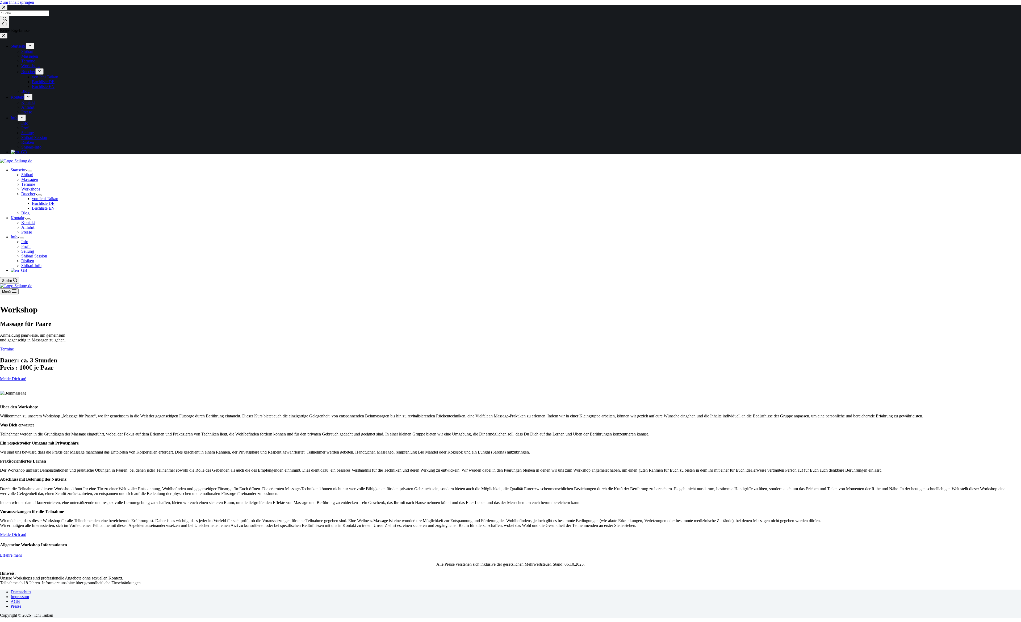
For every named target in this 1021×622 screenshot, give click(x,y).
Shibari (27, 174)
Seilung (27, 251)
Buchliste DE (43, 203)
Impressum (20, 596)
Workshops (30, 189)
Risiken (27, 261)
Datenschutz (21, 592)
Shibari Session (34, 256)
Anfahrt (27, 227)
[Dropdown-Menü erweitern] (30, 171)
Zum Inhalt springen (17, 2)
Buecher (28, 194)
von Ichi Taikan (45, 198)
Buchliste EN (43, 208)
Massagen (29, 179)
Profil (26, 246)
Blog (25, 213)
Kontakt (17, 217)
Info (14, 237)
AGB (15, 601)
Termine (28, 184)
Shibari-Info (31, 265)
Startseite (18, 170)
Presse (26, 232)
